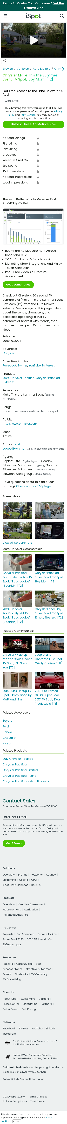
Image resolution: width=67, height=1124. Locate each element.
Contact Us (30, 1004)
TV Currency (39, 974)
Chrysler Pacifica (15, 764)
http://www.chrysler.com (20, 424)
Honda (7, 732)
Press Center (11, 1004)
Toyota (8, 721)
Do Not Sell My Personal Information (23, 1079)
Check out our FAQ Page (33, 486)
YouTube (35, 365)
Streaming (9, 880)
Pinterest (48, 365)
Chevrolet (9, 738)
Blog (38, 964)
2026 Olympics (12, 944)
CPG (34, 880)
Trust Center (37, 1101)
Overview (9, 875)
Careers (44, 999)
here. (44, 1072)
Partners (46, 1004)
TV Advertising (12, 979)
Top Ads (8, 934)
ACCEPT (16, 1121)
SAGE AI (36, 885)
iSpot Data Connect (15, 885)
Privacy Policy (46, 828)
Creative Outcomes (38, 969)
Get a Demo (10, 1009)
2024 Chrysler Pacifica (18, 378)
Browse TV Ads (47, 934)
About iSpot (10, 999)
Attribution (31, 909)
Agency (51, 875)
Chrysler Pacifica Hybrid (19, 776)
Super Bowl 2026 (13, 939)
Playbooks (21, 974)
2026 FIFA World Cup (40, 939)
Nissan (7, 743)
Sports (23, 880)
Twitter (22, 365)
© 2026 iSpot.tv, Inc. (14, 1096)
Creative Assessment (31, 904)
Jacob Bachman (14, 449)
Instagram (9, 1034)
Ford (6, 726)
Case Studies (24, 964)
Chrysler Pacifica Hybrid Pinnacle (26, 781)
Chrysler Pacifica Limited (20, 770)
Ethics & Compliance (15, 1101)
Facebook (9, 365)
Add (17, 444)
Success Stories (12, 969)
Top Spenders (25, 934)
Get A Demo (13, 843)
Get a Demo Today (18, 284)
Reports (8, 964)
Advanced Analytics (15, 915)
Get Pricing (29, 1009)
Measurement (12, 909)
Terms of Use (27, 115)
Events (7, 974)
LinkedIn (51, 1028)
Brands (22, 875)
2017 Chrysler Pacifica (18, 759)
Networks (36, 875)
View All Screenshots (17, 543)
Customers (28, 999)
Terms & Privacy (37, 1096)
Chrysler (8, 353)
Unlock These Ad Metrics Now (33, 124)
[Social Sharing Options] (4, 60)
